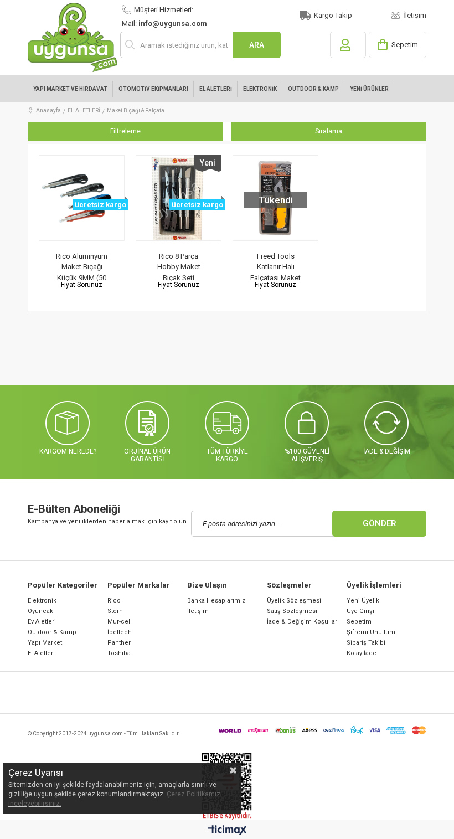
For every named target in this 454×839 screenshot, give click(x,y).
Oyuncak (40, 611)
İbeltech (119, 632)
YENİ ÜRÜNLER (369, 89)
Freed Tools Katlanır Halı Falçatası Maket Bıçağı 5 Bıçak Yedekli (275, 266)
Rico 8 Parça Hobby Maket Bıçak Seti (178, 266)
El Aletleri (41, 653)
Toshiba (119, 653)
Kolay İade (361, 653)
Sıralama (328, 131)
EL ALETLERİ (215, 89)
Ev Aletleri (42, 622)
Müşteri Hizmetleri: (163, 10)
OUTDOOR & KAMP (313, 89)
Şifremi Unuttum (371, 632)
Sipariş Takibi (366, 643)
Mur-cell (119, 622)
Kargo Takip (333, 15)
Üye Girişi (360, 611)
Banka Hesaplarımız (216, 601)
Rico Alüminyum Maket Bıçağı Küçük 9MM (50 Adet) (81, 266)
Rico (114, 601)
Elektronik (42, 601)
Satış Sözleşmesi (292, 611)
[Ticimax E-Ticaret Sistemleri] (227, 830)
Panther (119, 643)
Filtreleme (125, 131)
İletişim (414, 15)
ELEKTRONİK (260, 89)
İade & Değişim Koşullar (302, 622)
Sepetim (359, 622)
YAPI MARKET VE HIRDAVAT (70, 89)
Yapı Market (45, 643)
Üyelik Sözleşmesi (294, 601)
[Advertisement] (229, 358)
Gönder (379, 523)
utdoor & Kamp (54, 632)
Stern (115, 611)
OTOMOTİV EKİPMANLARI (153, 89)
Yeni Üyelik (363, 601)
